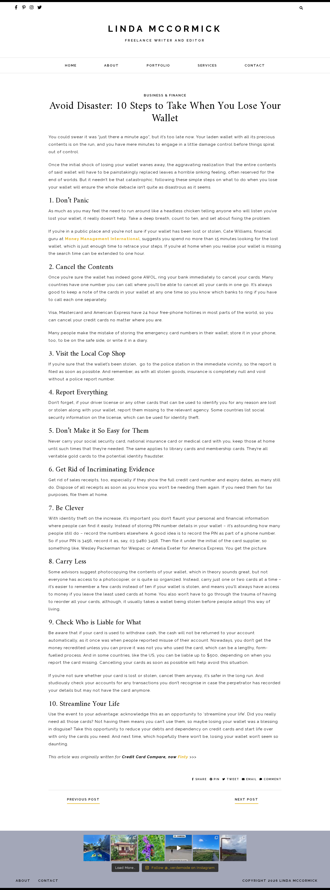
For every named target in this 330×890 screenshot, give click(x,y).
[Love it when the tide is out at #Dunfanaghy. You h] (206, 848)
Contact (255, 65)
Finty (183, 757)
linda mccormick (165, 29)
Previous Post (83, 799)
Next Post (246, 799)
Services (207, 65)
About (111, 65)
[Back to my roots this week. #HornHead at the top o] (233, 848)
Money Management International (102, 238)
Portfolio (158, 65)
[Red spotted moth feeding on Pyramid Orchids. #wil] (151, 848)
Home (71, 65)
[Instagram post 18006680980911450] (179, 848)
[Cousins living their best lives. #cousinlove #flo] (97, 848)
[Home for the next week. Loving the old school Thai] (124, 848)
